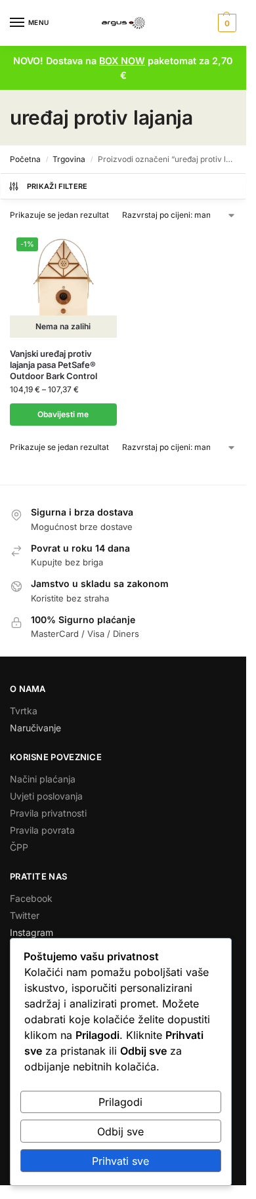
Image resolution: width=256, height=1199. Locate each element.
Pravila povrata (42, 830)
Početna (25, 159)
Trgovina (69, 159)
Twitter (24, 915)
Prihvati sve (120, 1161)
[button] (225, 23)
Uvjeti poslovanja (46, 796)
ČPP (19, 847)
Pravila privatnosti (48, 813)
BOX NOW (122, 60)
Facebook (31, 898)
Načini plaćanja (42, 778)
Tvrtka (23, 710)
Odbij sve (120, 1131)
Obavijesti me (63, 414)
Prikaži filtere (57, 186)
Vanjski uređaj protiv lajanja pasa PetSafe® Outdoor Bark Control (53, 364)
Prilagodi (120, 1101)
